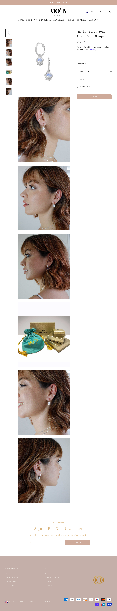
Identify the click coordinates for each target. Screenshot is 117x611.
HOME (21, 20)
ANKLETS (81, 20)
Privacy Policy (49, 581)
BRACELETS (45, 20)
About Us (48, 574)
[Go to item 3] (8, 52)
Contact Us (49, 585)
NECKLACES (59, 20)
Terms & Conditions (52, 577)
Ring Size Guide (10, 581)
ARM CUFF (94, 20)
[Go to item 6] (8, 81)
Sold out (94, 97)
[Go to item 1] (8, 33)
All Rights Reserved (51, 602)
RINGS (71, 20)
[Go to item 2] (8, 43)
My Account (9, 585)
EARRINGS (31, 20)
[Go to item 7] (8, 91)
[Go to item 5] (8, 72)
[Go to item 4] (8, 62)
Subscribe (78, 542)
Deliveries (8, 574)
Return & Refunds (11, 577)
